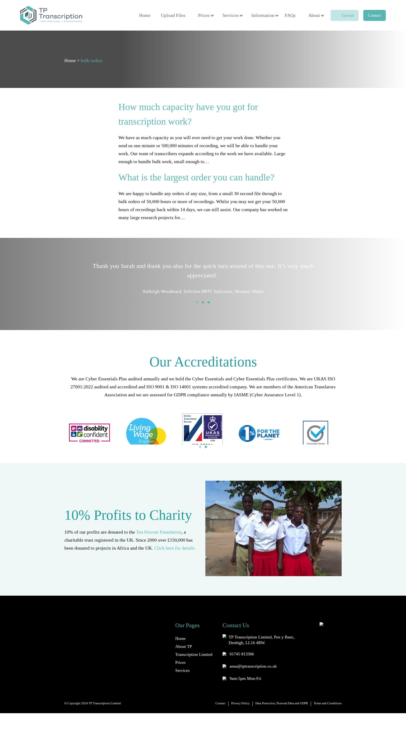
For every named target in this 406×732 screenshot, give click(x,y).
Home (145, 15)
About (314, 15)
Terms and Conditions (328, 703)
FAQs (290, 15)
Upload (347, 15)
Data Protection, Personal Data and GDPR (281, 703)
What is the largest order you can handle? (196, 177)
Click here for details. (175, 548)
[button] (197, 302)
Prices (204, 15)
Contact (374, 15)
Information (262, 15)
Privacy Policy (240, 703)
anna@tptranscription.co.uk (253, 666)
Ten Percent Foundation (158, 532)
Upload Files (173, 15)
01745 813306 (242, 654)
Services (231, 15)
